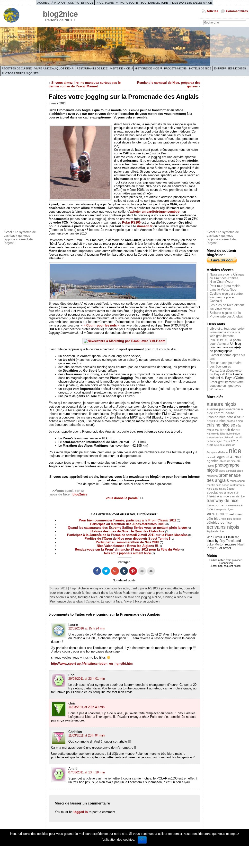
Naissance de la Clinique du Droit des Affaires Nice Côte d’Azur (227, 278)
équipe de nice (215, 531)
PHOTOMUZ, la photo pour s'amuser (225, 341)
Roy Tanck (227, 541)
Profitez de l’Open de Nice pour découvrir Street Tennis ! (127, 538)
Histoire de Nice (147, 68)
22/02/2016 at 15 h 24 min (86, 628)
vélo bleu (214, 518)
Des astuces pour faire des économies (225, 364)
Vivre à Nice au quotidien (52, 68)
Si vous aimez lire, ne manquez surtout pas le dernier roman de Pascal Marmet (85, 84)
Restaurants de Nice (92, 68)
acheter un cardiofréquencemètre (154, 211)
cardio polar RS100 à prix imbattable (156, 588)
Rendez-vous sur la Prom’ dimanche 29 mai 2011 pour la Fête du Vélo (127, 549)
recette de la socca (218, 485)
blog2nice (60, 13)
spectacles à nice (220, 492)
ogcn (221, 457)
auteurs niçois (222, 404)
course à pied (235, 420)
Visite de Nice (120, 68)
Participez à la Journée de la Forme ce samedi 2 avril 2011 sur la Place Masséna (127, 535)
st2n (236, 492)
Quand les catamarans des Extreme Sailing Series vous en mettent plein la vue (127, 527)
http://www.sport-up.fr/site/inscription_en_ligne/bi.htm (92, 663)
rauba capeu (237, 480)
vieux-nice (217, 513)
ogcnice (213, 461)
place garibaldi (227, 470)
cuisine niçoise (221, 425)
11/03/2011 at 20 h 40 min (86, 707)
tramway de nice (223, 500)
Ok (142, 839)
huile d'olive (233, 433)
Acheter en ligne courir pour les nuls (103, 588)
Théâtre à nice (218, 496)
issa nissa (213, 437)
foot (217, 429)
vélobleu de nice (219, 522)
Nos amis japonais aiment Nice (127, 553)
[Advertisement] (23, 153)
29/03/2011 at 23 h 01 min (86, 678)
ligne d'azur (223, 441)
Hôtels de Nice (200, 68)
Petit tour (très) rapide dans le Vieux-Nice (225, 287)
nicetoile (211, 457)
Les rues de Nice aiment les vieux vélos (227, 306)
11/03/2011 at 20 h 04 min (86, 735)
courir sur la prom (151, 593)
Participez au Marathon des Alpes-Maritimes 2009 (127, 524)
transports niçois (224, 509)
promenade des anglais (224, 478)
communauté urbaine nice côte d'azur (225, 415)
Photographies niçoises (20, 73)
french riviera (230, 430)
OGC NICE (234, 457)
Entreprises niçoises (230, 68)
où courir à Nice (110, 597)
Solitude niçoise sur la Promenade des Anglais (226, 314)
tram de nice (237, 496)
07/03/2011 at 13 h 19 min (86, 772)
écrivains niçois (223, 527)
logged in (80, 812)
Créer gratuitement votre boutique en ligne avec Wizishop (227, 385)
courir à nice (81, 593)
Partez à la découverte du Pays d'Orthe (225, 372)
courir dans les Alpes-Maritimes (114, 593)
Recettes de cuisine (17, 68)
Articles (212, 11)
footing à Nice (88, 597)
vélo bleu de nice (231, 518)
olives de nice (228, 461)
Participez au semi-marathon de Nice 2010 (127, 542)
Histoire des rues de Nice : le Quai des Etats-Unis (127, 531)
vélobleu (235, 514)
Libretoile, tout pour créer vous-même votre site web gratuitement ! (227, 332)
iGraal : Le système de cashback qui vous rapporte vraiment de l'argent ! (20, 237)
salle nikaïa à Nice (223, 488)
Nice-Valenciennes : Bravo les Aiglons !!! (127, 546)
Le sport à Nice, (112, 601)
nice (235, 451)
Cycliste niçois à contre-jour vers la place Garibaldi (227, 297)
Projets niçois (175, 68)
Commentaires (237, 11)
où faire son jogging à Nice (142, 597)
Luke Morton (215, 544)
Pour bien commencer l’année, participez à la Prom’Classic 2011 (127, 520)
